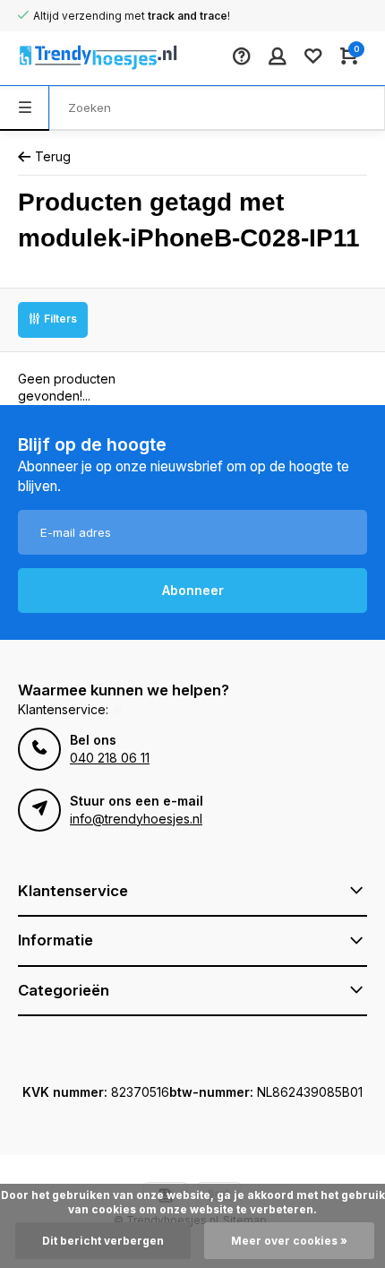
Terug (53, 156)
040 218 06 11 (110, 757)
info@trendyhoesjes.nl (136, 818)
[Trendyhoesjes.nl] (71, 58)
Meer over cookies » (289, 1240)
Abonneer (193, 590)
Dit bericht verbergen (103, 1240)
